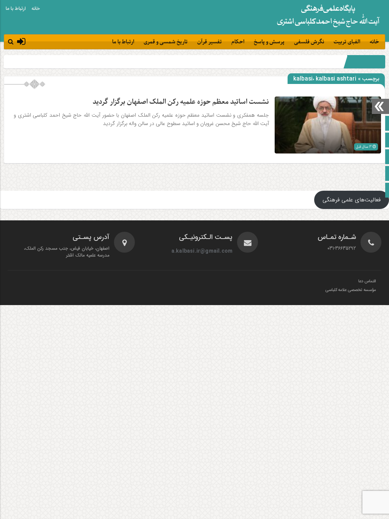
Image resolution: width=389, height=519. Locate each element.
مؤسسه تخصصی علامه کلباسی (350, 290)
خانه (36, 9)
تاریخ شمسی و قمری (166, 42)
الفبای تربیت (347, 42)
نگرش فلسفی (309, 42)
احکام (237, 42)
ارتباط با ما (16, 9)
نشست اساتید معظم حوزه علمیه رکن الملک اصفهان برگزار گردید (181, 102)
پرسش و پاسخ (269, 42)
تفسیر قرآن (209, 42)
